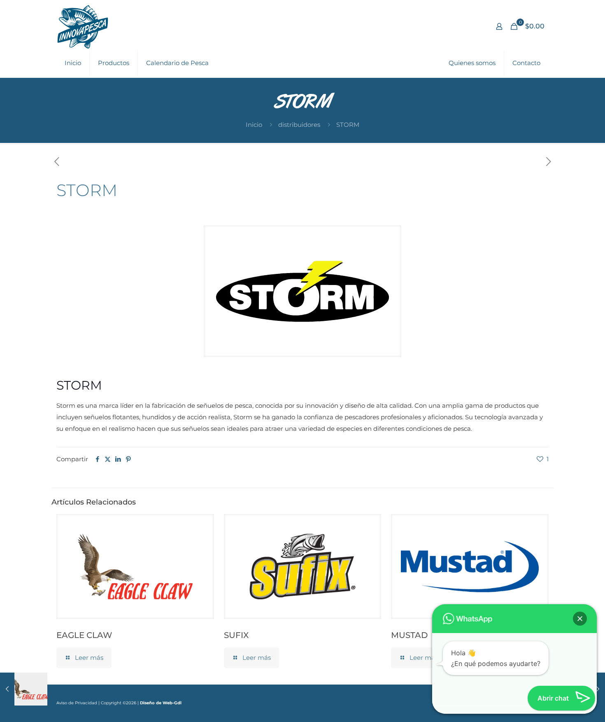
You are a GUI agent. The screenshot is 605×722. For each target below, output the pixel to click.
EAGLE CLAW (84, 635)
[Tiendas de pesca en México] (82, 26)
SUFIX (236, 635)
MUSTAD (409, 635)
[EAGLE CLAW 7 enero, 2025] (23, 689)
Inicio (254, 125)
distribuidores (299, 125)
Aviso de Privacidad (76, 703)
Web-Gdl (172, 703)
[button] (580, 619)
